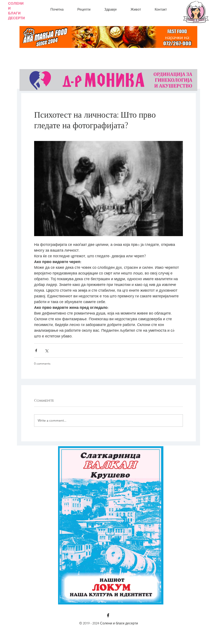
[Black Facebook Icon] (108, 615)
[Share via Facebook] (36, 350)
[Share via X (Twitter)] (47, 350)
